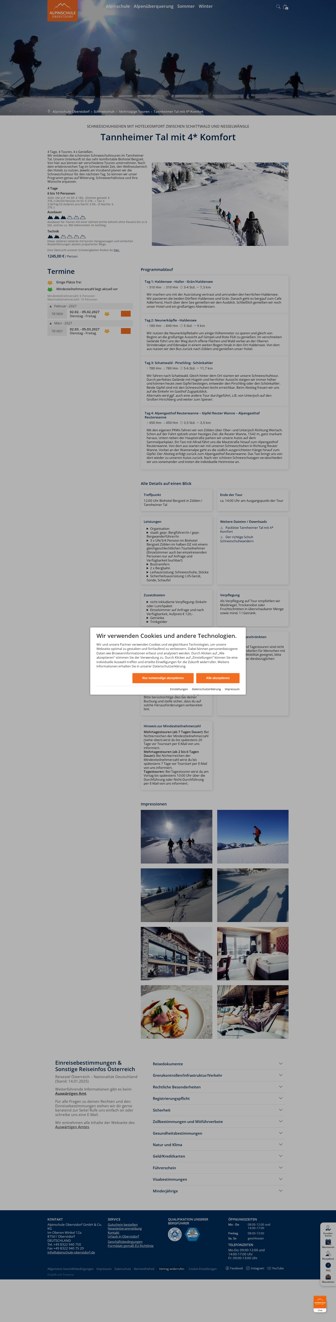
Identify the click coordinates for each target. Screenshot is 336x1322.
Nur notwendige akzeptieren (163, 678)
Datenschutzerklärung (206, 689)
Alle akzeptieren (218, 678)
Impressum (232, 689)
